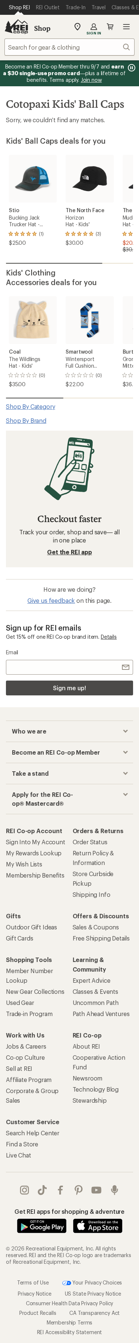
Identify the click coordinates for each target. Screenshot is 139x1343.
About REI (86, 1046)
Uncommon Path (96, 1002)
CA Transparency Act (94, 1313)
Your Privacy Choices (96, 1282)
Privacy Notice (35, 1293)
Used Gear (20, 1002)
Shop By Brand (26, 420)
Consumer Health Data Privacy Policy (69, 1303)
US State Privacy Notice (93, 1293)
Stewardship (90, 1100)
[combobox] (69, 47)
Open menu (126, 26)
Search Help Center (32, 1132)
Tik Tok (42, 1190)
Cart (110, 26)
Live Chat (18, 1155)
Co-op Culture (25, 1057)
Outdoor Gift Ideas (31, 927)
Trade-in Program (29, 1013)
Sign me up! (69, 687)
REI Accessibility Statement (69, 1332)
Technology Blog (96, 1089)
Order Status (90, 841)
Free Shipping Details (101, 938)
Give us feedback (51, 600)
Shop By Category (30, 406)
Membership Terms (69, 1322)
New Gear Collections (35, 991)
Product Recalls (37, 1313)
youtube (96, 1190)
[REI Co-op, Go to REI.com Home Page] (16, 26)
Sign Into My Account (35, 841)
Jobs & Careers (26, 1046)
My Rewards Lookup (34, 852)
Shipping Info (91, 894)
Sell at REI (19, 1068)
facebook (60, 1190)
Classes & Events (95, 991)
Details (109, 637)
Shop (42, 28)
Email (12, 652)
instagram (25, 1190)
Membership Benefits (35, 875)
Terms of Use (33, 1282)
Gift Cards (19, 938)
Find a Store (22, 1143)
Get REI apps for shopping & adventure (69, 1211)
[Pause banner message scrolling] (131, 67)
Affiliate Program (29, 1079)
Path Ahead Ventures (101, 1013)
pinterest (79, 1190)
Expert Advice (91, 980)
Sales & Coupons (96, 927)
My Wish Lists (24, 864)
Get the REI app (69, 551)
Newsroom (88, 1078)
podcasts (115, 1190)
